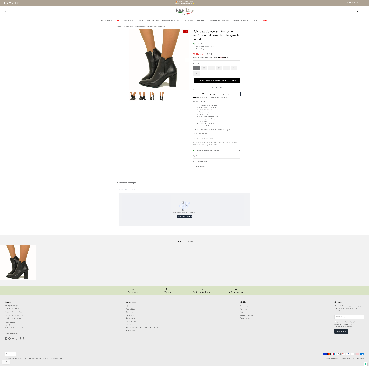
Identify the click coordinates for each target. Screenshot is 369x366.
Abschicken (341, 331)
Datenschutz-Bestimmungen (331, 358)
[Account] (357, 11)
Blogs (241, 312)
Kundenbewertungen (246, 315)
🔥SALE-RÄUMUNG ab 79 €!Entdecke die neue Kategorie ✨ (184, 3)
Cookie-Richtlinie (345, 358)
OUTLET (265, 20)
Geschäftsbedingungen (358, 358)
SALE (118, 20)
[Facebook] (4, 3)
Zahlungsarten (130, 318)
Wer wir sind (244, 306)
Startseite (119, 26)
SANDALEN (189, 20)
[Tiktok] (12, 3)
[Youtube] (10, 3)
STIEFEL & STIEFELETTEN (241, 20)
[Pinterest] (15, 3)
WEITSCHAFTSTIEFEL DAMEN (219, 20)
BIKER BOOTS (200, 20)
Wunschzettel (130, 330)
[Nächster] (187, 60)
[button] (216, 80)
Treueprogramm (245, 318)
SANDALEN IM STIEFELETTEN (171, 20)
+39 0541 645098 (13, 306)
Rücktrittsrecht (130, 315)
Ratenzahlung (130, 309)
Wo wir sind (244, 309)
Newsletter (129, 324)
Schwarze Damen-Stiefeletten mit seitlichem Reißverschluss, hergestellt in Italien (144, 26)
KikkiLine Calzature (14, 358)
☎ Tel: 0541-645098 (352, 3)
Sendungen (130, 312)
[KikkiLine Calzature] (184, 11)
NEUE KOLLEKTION (107, 20)
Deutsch (361, 3)
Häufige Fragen (131, 306)
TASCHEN (256, 20)
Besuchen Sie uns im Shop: (13, 312)
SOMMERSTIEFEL (129, 20)
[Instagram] (7, 3)
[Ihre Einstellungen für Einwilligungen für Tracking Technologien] (365, 364)
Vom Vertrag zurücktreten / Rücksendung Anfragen (142, 327)
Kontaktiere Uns (131, 321)
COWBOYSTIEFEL (153, 20)
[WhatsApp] (18, 3)
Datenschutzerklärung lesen (343, 327)
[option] (159, 59)
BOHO (141, 20)
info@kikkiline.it (14, 308)
